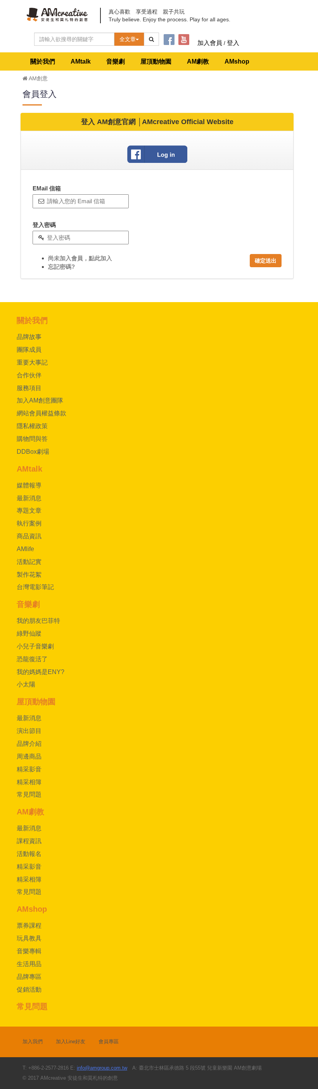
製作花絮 (29, 574)
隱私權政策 (32, 426)
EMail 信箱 (47, 188)
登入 (233, 43)
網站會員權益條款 (41, 413)
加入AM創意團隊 (40, 400)
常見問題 (29, 794)
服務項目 (29, 388)
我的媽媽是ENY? (40, 672)
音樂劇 (115, 61)
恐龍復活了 (32, 659)
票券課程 (29, 925)
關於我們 (42, 61)
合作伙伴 (29, 375)
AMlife (25, 549)
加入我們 (32, 1041)
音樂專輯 (29, 951)
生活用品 (29, 964)
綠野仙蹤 (29, 633)
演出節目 (29, 731)
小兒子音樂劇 (35, 646)
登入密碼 (44, 224)
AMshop (237, 61)
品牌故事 (29, 337)
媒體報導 (29, 485)
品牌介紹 (29, 743)
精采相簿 (29, 782)
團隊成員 (29, 349)
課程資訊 (29, 841)
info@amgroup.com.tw (102, 1068)
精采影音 (29, 769)
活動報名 (29, 853)
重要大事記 (32, 362)
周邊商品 (29, 756)
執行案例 (29, 523)
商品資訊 (29, 536)
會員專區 (109, 1041)
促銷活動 (29, 989)
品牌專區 (29, 976)
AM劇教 (198, 61)
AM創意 (38, 78)
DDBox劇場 (33, 451)
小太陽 (26, 684)
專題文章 (29, 510)
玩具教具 (29, 938)
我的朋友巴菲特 (38, 620)
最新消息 (29, 498)
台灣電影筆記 (35, 587)
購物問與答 (32, 439)
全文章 (127, 39)
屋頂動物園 (155, 61)
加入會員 (209, 43)
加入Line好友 (70, 1041)
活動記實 (29, 561)
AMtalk (81, 61)
